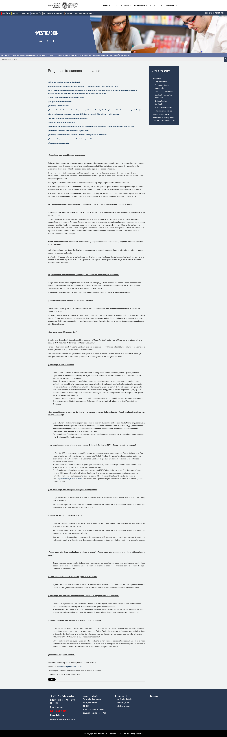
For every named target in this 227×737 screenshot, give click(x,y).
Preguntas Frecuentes (163, 107)
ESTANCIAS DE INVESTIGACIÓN (81, 55)
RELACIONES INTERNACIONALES (84, 13)
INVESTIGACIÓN (36, 13)
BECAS (45, 55)
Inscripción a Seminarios (164, 91)
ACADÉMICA (6, 13)
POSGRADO (68, 13)
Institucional (109, 5)
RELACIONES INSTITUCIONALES (53, 13)
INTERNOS (54, 702)
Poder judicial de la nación (92, 699)
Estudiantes (139, 5)
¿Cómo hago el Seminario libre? (58, 106)
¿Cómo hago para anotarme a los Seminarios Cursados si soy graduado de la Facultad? (77, 135)
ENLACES (52, 55)
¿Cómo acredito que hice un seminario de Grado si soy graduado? (70, 139)
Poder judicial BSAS (90, 702)
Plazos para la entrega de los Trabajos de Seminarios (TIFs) (164, 119)
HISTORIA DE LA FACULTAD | (214, 13)
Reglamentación (161, 81)
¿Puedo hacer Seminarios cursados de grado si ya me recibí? (68, 130)
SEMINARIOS (126, 55)
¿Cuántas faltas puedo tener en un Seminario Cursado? (66, 97)
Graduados (170, 5)
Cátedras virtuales (123, 706)
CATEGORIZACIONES (63, 55)
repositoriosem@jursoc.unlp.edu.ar (71, 478)
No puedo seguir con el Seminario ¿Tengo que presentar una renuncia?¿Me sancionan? (77, 93)
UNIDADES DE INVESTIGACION (102, 55)
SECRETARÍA (6, 55)
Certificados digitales (124, 699)
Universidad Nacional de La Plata (95, 712)
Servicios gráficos (122, 702)
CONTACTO (15, 55)
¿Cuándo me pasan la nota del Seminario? (62, 122)
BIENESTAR (25, 13)
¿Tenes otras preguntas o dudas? (59, 143)
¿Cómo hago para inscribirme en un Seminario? (64, 82)
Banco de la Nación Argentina (93, 709)
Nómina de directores (161, 114)
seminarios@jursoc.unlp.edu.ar (69, 666)
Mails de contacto (56, 707)
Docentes (125, 5)
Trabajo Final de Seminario (161, 102)
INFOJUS (86, 706)
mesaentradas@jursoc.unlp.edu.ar (62, 719)
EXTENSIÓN (15, 13)
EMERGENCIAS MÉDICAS (58, 711)
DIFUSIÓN (117, 55)
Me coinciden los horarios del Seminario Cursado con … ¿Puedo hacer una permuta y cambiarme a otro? (83, 86)
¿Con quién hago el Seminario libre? (60, 101)
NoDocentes (155, 5)
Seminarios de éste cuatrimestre (162, 86)
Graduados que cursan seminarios (163, 96)
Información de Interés (163, 111)
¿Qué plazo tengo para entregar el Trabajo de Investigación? (68, 118)
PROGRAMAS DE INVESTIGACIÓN (31, 55)
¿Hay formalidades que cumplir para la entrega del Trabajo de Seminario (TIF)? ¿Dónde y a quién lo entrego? (84, 114)
